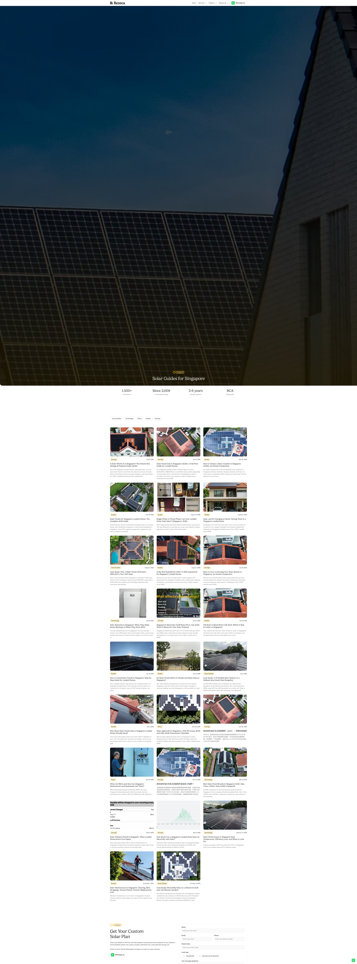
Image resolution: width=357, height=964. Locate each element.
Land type (185, 952)
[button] (202, 3)
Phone (216, 935)
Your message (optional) (190, 961)
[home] (117, 3)
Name (184, 927)
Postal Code (186, 944)
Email (183, 935)
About (194, 3)
